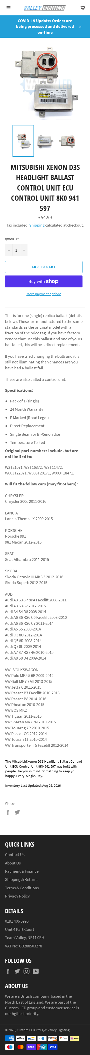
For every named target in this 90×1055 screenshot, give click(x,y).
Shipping (36, 225)
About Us (13, 863)
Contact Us (14, 854)
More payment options (43, 293)
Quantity (12, 238)
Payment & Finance (21, 871)
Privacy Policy (17, 896)
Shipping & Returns (21, 879)
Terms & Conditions (22, 888)
